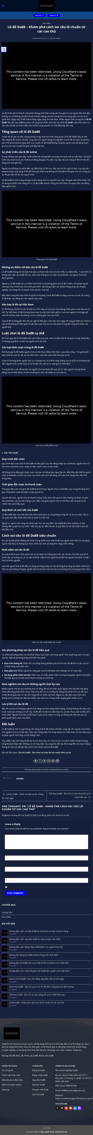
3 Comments (14, 997)
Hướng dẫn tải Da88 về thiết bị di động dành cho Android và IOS (40, 815)
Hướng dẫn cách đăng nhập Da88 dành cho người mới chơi (36, 947)
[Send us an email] (62, 1108)
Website (8, 876)
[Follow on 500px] (75, 1108)
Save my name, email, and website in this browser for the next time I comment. (42, 887)
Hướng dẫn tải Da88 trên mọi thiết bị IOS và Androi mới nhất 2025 (39, 963)
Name (8, 853)
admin (58, 38)
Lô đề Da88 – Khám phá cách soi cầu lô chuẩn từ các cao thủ (36, 1003)
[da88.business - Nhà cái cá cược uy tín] (46, 6)
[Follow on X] (58, 1108)
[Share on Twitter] (44, 761)
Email (8, 865)
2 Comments (15, 950)
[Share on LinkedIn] (57, 761)
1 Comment (14, 934)
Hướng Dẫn (7, 912)
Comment (10, 832)
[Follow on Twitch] (79, 1108)
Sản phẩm (46, 23)
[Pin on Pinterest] (53, 761)
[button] (3, 6)
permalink (64, 769)
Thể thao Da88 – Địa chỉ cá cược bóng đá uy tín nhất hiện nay (37, 995)
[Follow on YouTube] (71, 1108)
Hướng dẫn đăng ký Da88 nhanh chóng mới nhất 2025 (33, 955)
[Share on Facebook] (40, 761)
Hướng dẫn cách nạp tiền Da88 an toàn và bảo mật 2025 (34, 939)
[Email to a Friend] (49, 761)
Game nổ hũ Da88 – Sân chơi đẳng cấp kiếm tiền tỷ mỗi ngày (36, 979)
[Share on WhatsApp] (36, 761)
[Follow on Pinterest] (66, 1108)
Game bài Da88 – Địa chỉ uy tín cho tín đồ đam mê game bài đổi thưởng (41, 987)
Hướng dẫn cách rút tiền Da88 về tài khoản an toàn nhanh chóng (38, 931)
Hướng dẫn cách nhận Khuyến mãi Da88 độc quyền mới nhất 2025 (39, 971)
